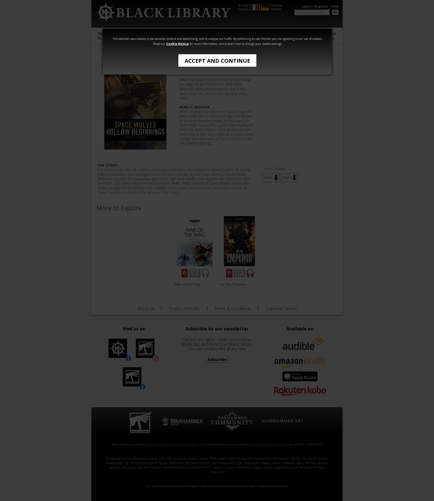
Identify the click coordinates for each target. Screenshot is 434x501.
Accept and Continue (217, 60)
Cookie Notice (177, 44)
